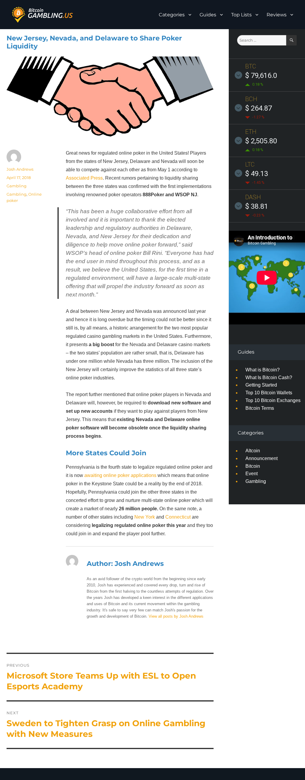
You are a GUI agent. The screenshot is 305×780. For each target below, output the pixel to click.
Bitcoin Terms (259, 408)
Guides (208, 15)
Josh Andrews (20, 169)
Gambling (17, 185)
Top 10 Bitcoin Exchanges (273, 400)
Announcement (261, 458)
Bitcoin (252, 466)
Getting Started (261, 384)
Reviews (277, 15)
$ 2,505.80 (261, 141)
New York (144, 517)
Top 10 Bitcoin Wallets (268, 392)
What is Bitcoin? (262, 369)
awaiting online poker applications (120, 475)
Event (251, 473)
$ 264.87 (258, 108)
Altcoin (252, 450)
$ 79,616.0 (261, 75)
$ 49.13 (256, 174)
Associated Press (84, 178)
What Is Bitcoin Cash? (268, 377)
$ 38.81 (256, 206)
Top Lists (241, 15)
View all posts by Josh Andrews (176, 616)
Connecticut (178, 517)
